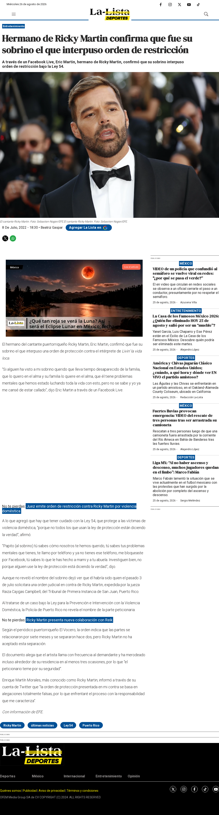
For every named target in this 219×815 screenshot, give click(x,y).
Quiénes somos (10, 790)
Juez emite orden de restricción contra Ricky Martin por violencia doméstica (69, 508)
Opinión (134, 776)
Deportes (186, 358)
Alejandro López (189, 349)
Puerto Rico (91, 725)
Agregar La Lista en (85, 227)
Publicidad (30, 790)
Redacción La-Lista (191, 397)
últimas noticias (42, 725)
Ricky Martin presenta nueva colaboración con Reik (69, 620)
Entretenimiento (13, 26)
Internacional (74, 776)
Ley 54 (68, 725)
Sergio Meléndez (190, 500)
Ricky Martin (12, 725)
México (186, 263)
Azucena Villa (188, 302)
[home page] (110, 14)
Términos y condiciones (82, 790)
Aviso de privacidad (52, 790)
